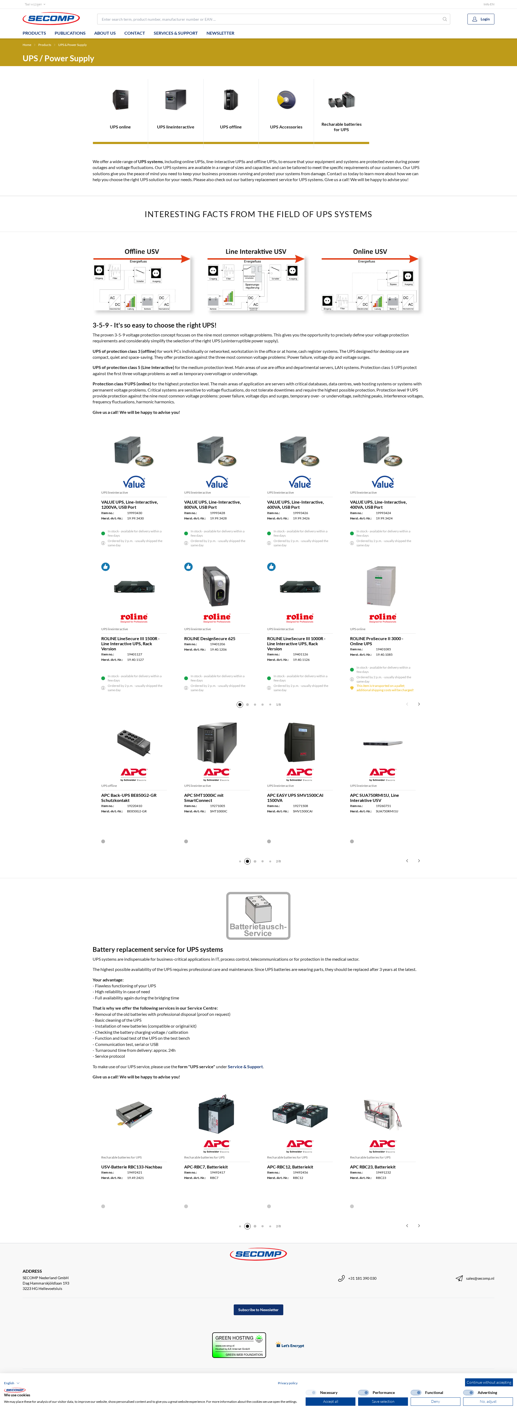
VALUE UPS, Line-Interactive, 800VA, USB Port (212, 504)
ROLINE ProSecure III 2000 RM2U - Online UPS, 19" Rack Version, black (300, 643)
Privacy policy (288, 1383)
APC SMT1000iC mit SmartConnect (203, 797)
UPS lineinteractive (114, 492)
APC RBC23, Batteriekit (373, 1166)
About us (105, 32)
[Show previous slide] (407, 704)
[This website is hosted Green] (239, 1345)
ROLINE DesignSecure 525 (375, 638)
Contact (134, 32)
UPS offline (109, 786)
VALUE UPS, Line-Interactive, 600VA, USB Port (295, 504)
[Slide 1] (240, 704)
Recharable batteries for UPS (121, 1157)
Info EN (489, 4)
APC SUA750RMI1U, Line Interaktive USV (374, 797)
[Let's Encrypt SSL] (290, 1345)
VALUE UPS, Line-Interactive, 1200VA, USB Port (129, 504)
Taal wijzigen (33, 4)
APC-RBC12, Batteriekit (290, 1166)
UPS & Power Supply (72, 45)
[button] (12, 1383)
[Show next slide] (419, 704)
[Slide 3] (255, 704)
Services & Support (176, 32)
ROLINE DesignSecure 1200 (128, 638)
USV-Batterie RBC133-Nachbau (131, 1166)
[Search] (445, 19)
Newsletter (220, 32)
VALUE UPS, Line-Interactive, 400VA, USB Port (378, 504)
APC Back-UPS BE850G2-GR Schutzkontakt (128, 797)
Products (34, 32)
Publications (70, 32)
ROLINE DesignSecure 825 (209, 638)
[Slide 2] (247, 704)
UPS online (274, 629)
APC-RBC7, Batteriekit (206, 1166)
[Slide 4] (262, 704)
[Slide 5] (270, 704)
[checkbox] (311, 1392)
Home (27, 45)
